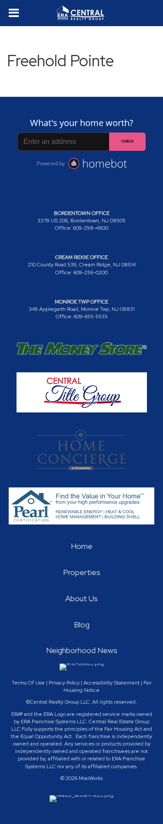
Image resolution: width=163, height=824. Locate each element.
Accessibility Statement (111, 682)
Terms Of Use (28, 682)
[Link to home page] (81, 13)
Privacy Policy (64, 682)
